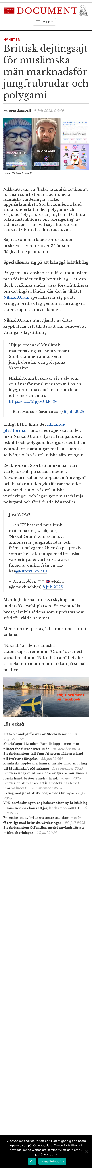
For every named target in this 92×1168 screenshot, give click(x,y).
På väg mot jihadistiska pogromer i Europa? (39, 793)
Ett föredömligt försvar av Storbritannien (37, 734)
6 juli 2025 (74, 411)
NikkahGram (16, 297)
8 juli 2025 (53, 587)
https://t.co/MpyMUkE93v (33, 401)
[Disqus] (46, 897)
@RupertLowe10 (31, 571)
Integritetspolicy (52, 1161)
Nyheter (11, 40)
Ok (32, 1161)
